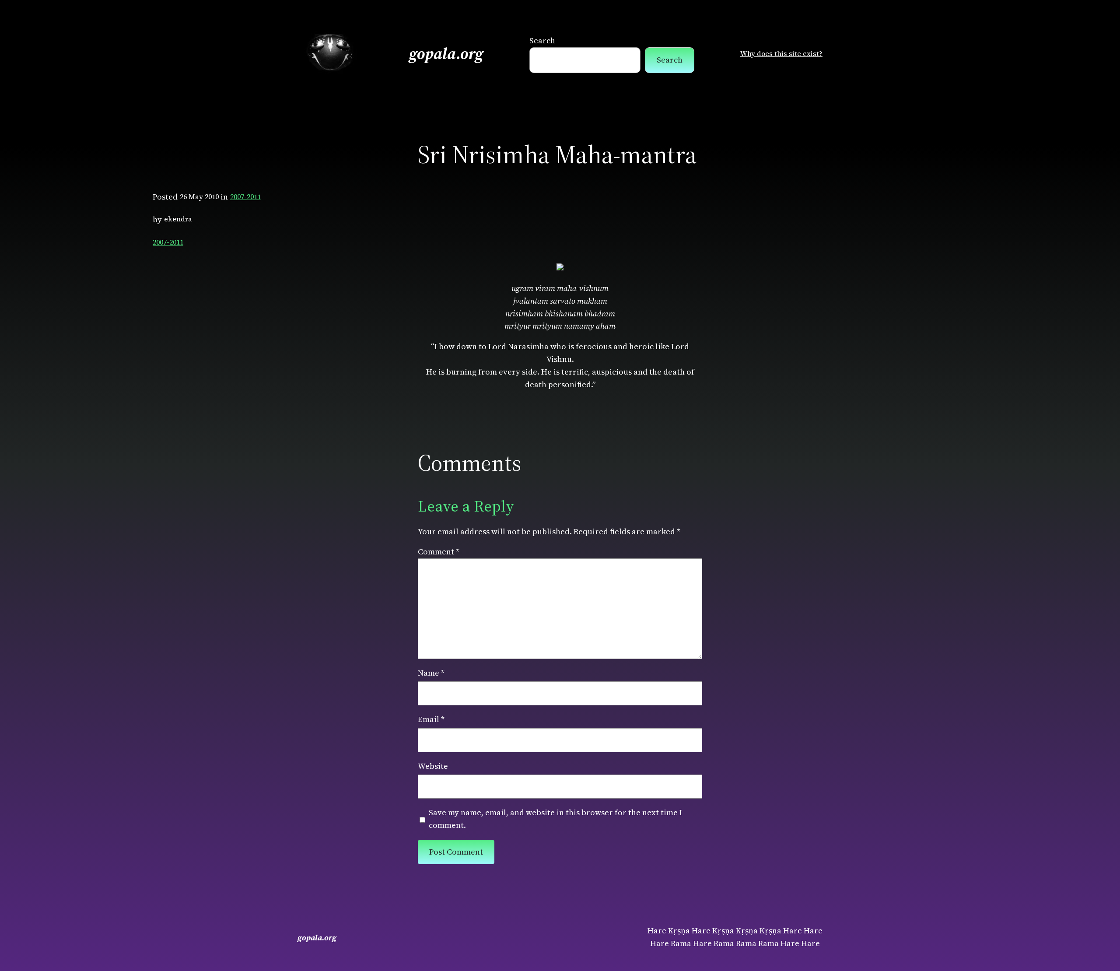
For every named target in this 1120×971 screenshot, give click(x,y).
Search (542, 40)
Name (431, 672)
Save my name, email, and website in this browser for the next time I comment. (555, 819)
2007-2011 (245, 196)
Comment (438, 551)
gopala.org (446, 53)
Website (433, 766)
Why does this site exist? (781, 53)
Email (431, 719)
